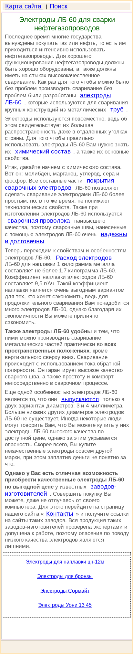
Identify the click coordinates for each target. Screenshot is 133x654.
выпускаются (80, 399)
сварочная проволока (38, 220)
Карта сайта (24, 6)
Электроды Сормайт (64, 590)
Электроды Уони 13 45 (65, 605)
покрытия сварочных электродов (59, 184)
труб (117, 109)
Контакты (59, 513)
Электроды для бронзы (65, 576)
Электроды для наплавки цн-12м (65, 561)
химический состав (43, 151)
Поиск (58, 6)
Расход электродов (84, 257)
